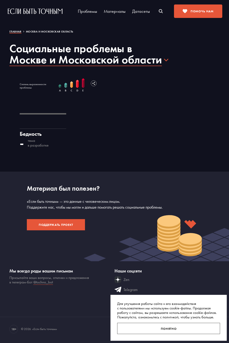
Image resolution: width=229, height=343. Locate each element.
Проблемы (87, 11)
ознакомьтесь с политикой (158, 317)
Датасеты (141, 11)
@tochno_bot (43, 282)
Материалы (114, 11)
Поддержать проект (56, 225)
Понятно (169, 329)
